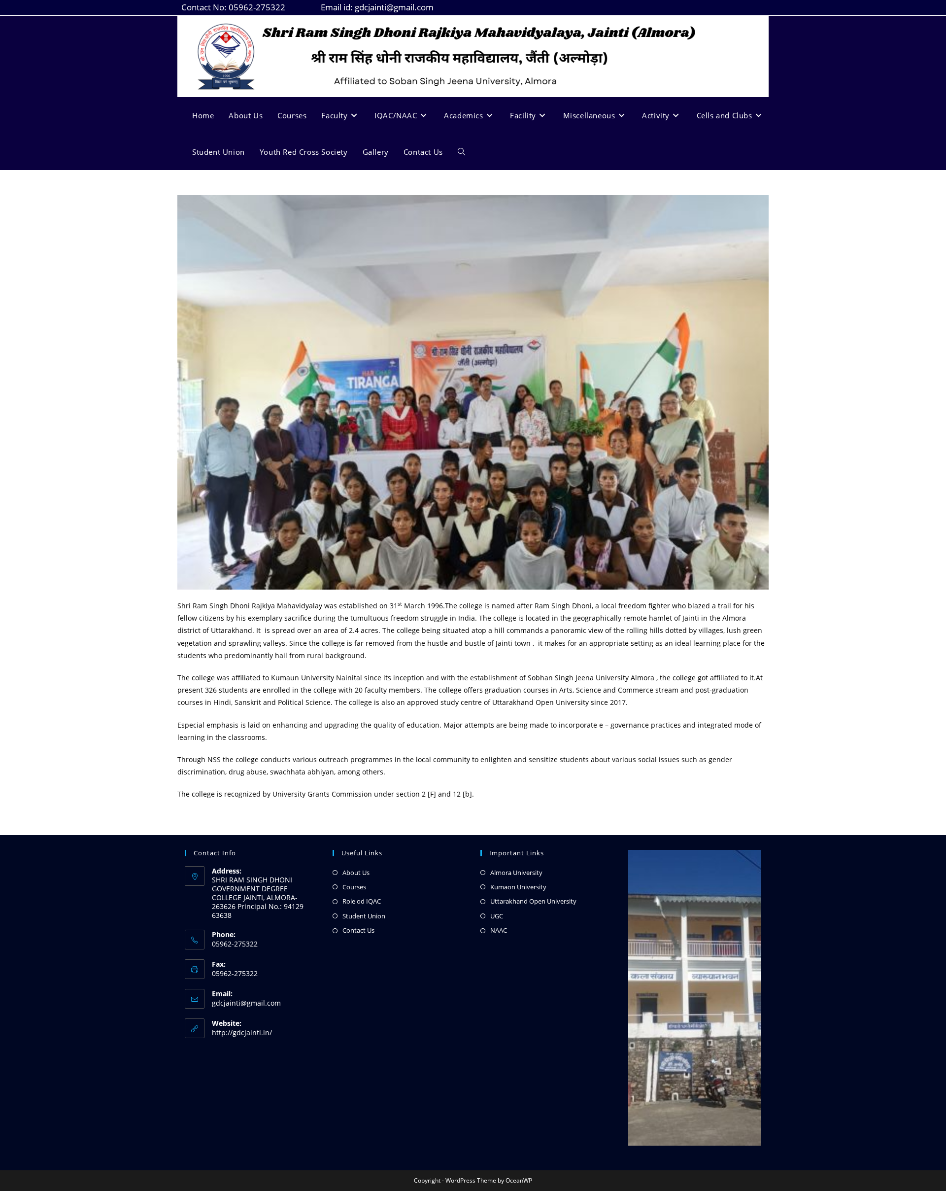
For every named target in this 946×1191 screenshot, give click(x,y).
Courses (354, 886)
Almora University (516, 872)
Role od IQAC (361, 901)
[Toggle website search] (461, 152)
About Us (356, 872)
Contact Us (358, 930)
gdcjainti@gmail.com (246, 1003)
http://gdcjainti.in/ (242, 1032)
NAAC (498, 930)
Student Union (363, 915)
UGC (496, 915)
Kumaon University (518, 886)
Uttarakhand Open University (533, 901)
